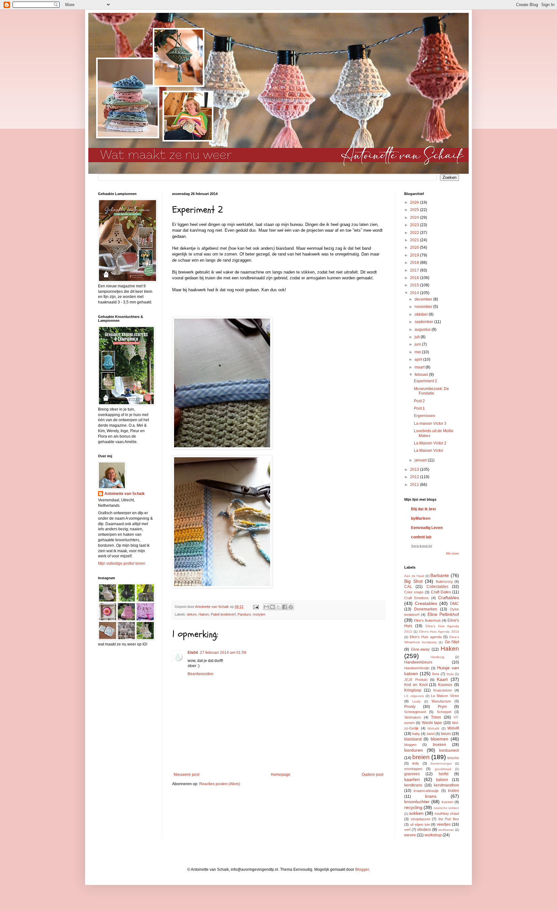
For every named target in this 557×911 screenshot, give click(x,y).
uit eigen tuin (420, 824)
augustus (423, 329)
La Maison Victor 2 (430, 443)
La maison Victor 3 (430, 423)
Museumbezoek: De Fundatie (431, 390)
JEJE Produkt (415, 680)
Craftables (448, 597)
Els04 (193, 652)
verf (407, 830)
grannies (412, 774)
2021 (415, 240)
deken (192, 614)
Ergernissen (424, 416)
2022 (415, 232)
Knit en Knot (415, 685)
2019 (415, 255)
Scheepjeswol (415, 712)
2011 (415, 484)
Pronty (409, 706)
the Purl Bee (448, 819)
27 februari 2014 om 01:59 (223, 652)
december (424, 299)
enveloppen (413, 769)
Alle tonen (452, 553)
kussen (447, 802)
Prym (442, 706)
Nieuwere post (186, 774)
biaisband (413, 739)
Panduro (244, 614)
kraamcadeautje (426, 791)
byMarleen (420, 518)
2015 (415, 285)
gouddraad (443, 769)
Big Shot (413, 581)
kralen (453, 790)
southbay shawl (447, 813)
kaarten (412, 779)
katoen (442, 779)
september (424, 322)
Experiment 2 (425, 381)
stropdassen (420, 819)
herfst (443, 774)
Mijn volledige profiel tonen (121, 563)
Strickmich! (421, 546)
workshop (433, 835)
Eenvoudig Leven (427, 527)
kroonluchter (417, 801)
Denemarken (425, 609)
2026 (415, 202)
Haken (204, 614)
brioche (453, 758)
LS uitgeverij (414, 696)
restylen (259, 614)
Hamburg (437, 657)
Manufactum (441, 701)
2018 (415, 262)
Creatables (426, 603)
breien (421, 757)
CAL (408, 586)
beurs (446, 733)
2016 (415, 277)
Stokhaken (412, 717)
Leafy (416, 701)
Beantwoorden (200, 674)
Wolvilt (453, 728)
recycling (413, 807)
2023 (415, 225)
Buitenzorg (444, 581)
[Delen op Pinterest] (291, 607)
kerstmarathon (446, 785)
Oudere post (372, 774)
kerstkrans (413, 785)
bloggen (410, 745)
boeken (439, 744)
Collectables (437, 586)
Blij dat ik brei (423, 509)
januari (421, 460)
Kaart (442, 679)
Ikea (435, 674)
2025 (415, 210)
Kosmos (445, 685)
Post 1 (419, 408)
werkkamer (446, 830)
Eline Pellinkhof (443, 614)
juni (418, 344)
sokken (416, 813)
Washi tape (432, 722)
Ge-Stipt (452, 642)
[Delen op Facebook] (284, 607)
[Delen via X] (278, 607)
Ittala (450, 674)
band (431, 734)
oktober (422, 314)
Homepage (280, 774)
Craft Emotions (416, 598)
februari (422, 374)
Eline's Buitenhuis (427, 620)
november (424, 306)
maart (420, 367)
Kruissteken (442, 690)
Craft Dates (441, 592)
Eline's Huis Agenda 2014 (439, 631)
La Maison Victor (428, 450)
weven (410, 835)
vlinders (424, 829)
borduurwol (449, 750)
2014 (415, 293)
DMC (454, 603)
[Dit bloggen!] (272, 607)
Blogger (362, 869)
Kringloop (412, 690)
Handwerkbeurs (418, 662)
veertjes (444, 824)
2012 (415, 477)
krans (430, 796)
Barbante (439, 575)
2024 (415, 217)
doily (415, 763)
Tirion (436, 717)
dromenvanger (441, 763)
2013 (415, 469)
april (419, 359)
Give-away (420, 649)
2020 (415, 247)
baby (416, 734)
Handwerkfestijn (416, 668)
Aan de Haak (414, 576)
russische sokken (446, 808)
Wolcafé (433, 728)
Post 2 (419, 401)
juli (418, 337)
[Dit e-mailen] (266, 607)
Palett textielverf (223, 614)
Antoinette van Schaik (124, 493)
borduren (413, 750)
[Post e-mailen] (255, 607)
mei (418, 352)
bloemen (439, 738)
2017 (415, 270)
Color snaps (414, 592)
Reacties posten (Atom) (219, 784)
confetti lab (421, 537)
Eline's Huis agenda (426, 637)
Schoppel (444, 712)
